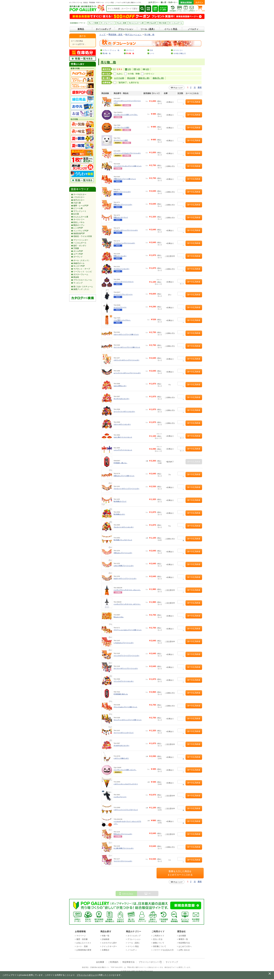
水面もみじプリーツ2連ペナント (124, 475)
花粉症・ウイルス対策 (82, 236)
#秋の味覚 (163, 23)
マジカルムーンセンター (121, 268)
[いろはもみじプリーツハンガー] (106, 641)
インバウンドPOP (80, 231)
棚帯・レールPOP (80, 206)
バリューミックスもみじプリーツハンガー (127, 153)
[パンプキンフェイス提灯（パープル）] (106, 114)
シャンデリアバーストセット (123, 450)
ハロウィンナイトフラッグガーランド (126, 809)
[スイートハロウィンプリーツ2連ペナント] (106, 346)
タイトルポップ (103, 29)
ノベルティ (193, 29)
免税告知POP (79, 233)
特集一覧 (105, 936)
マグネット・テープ (81, 269)
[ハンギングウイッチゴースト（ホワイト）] (106, 603)
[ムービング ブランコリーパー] (106, 294)
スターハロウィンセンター (122, 424)
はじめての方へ (185, 946)
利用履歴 (173, 11)
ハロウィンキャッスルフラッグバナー (126, 784)
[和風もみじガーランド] (106, 217)
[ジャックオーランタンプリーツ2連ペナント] (106, 166)
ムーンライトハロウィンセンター (124, 411)
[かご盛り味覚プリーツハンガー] (106, 847)
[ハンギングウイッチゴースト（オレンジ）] (106, 590)
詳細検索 (148, 9)
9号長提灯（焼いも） (120, 463)
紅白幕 (76, 214)
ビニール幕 (78, 208)
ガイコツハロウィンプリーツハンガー (126, 668)
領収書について (159, 946)
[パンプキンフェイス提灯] (106, 127)
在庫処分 (105, 950)
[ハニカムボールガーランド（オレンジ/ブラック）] (106, 821)
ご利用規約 (113, 962)
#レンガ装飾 (93, 23)
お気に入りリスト (83, 943)
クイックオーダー (109, 946)
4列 (138, 69)
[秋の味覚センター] (106, 513)
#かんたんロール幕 (136, 23)
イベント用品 (170, 29)
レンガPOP (78, 228)
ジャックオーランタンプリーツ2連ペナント (128, 166)
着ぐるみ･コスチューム (83, 286)
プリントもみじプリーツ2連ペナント (125, 707)
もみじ (120, 74)
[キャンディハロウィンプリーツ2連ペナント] (106, 718)
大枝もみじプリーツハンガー (123, 553)
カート (82, 36)
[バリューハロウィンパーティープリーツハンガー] (106, 102)
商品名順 (131, 78)
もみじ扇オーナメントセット (123, 437)
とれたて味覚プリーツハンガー (124, 565)
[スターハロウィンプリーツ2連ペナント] (106, 333)
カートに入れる (193, 102)
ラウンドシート (79, 211)
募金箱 (76, 277)
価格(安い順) (144, 78)
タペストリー (78, 219)
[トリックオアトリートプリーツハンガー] (106, 654)
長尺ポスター (78, 200)
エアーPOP (78, 254)
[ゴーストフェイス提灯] (106, 140)
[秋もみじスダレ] (106, 615)
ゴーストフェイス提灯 (121, 140)
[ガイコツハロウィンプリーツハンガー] (106, 667)
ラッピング (78, 283)
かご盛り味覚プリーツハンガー (124, 848)
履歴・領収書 (82, 939)
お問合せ (192, 11)
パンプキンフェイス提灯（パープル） (126, 114)
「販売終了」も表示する (128, 83)
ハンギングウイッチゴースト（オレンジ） (127, 590)
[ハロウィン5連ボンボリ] (106, 757)
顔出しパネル (78, 222)
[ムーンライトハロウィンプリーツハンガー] (106, 371)
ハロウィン (149, 74)
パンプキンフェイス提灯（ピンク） (125, 769)
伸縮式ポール (78, 263)
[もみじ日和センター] (106, 384)
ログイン (199, 2)
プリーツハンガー (80, 240)
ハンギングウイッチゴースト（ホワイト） (127, 604)
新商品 (81, 29)
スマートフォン (127, 893)
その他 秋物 (134, 74)
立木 (151, 50)
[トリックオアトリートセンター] (106, 680)
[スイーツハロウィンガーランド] (106, 731)
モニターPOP (79, 266)
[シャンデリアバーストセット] (106, 448)
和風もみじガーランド (121, 217)
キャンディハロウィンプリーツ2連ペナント (128, 720)
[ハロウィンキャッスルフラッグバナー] (106, 782)
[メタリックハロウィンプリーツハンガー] (106, 359)
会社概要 (182, 936)
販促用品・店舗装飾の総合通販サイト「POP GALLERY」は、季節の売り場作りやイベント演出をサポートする (122, 967)
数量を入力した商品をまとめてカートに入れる (180, 873)
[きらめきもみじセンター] (106, 744)
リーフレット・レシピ (82, 271)
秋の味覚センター (119, 514)
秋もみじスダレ (119, 617)
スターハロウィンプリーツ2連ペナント (126, 334)
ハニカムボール (79, 243)
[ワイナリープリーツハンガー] (106, 860)
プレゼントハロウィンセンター (124, 527)
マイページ (81, 936)
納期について (158, 943)
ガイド (185, 11)
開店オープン (78, 225)
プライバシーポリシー (149, 962)
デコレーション (125, 29)
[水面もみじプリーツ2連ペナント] (106, 474)
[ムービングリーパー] (106, 307)
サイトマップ (172, 962)
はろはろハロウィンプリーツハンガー (126, 230)
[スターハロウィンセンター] (106, 423)
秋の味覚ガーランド (120, 501)
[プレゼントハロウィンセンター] (106, 526)
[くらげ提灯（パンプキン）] (106, 320)
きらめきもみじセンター (121, 745)
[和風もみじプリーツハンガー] (106, 204)
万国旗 (76, 248)
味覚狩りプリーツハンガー (122, 191)
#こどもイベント (107, 23)
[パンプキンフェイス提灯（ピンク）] (106, 770)
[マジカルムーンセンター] (106, 269)
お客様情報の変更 (83, 950)
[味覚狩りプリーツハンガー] (106, 192)
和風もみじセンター (120, 256)
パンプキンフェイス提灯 (121, 127)
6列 (147, 69)
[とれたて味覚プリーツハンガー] (106, 564)
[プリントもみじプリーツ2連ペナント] (106, 705)
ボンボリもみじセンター (121, 398)
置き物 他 (106, 53)
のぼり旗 (77, 203)
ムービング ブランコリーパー (123, 294)
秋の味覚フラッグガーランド (123, 540)
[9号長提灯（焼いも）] (106, 461)
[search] (142, 9)
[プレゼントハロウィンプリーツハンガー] (106, 487)
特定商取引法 (184, 943)
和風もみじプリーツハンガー (123, 204)
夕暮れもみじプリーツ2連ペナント (125, 179)
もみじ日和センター (120, 386)
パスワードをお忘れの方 (163, 950)
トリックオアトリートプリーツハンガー (126, 655)
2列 (129, 69)
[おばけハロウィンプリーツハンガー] (106, 577)
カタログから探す (163, 9)
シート (152, 53)
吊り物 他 (108, 62)
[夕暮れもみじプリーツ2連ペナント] (106, 179)
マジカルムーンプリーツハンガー (124, 243)
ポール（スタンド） (81, 260)
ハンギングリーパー (120, 797)
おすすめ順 (119, 78)
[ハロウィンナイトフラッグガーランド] (106, 808)
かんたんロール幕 (80, 217)
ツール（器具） (148, 29)
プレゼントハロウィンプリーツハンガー (126, 488)
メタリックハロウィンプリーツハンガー (126, 360)
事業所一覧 (183, 939)
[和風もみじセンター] (106, 256)
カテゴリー (153, 2)
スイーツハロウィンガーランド (124, 732)
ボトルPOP (78, 251)
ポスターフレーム (80, 274)
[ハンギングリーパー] (106, 795)
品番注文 (155, 9)
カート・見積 (200, 11)
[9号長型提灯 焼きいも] (106, 693)
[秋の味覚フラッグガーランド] (106, 538)
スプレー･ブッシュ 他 (111, 50)
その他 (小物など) (179, 53)
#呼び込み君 (151, 23)
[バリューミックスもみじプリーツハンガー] (106, 153)
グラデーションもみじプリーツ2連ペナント (128, 630)
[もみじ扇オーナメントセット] (106, 436)
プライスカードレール (82, 280)
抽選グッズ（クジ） (81, 289)
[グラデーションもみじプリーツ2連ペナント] (106, 628)
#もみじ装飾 (121, 23)
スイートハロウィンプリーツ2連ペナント (127, 347)
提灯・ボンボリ (79, 246)
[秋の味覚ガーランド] (106, 500)
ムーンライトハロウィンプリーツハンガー (127, 373)
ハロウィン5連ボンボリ (121, 758)
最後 (200, 87)
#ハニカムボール (175, 23)
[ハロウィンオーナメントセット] (106, 281)
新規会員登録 (186, 2)
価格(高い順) (158, 78)
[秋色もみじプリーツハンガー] (106, 834)
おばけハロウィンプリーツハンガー (125, 578)
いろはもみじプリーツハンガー (124, 642)
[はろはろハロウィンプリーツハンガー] (106, 230)
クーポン (179, 11)
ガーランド (78, 257)
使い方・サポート (168, 2)
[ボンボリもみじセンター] (106, 397)
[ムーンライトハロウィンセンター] (106, 410)
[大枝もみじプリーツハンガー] (106, 551)
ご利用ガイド (158, 936)
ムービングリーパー (120, 307)
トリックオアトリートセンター (124, 681)
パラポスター (78, 197)
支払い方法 (157, 939)
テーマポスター (79, 194)
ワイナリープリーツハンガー (123, 861)
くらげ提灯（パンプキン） (122, 320)
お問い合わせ (184, 950)
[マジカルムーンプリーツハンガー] (106, 243)
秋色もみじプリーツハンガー (123, 834)
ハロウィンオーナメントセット (124, 281)
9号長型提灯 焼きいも (121, 694)
